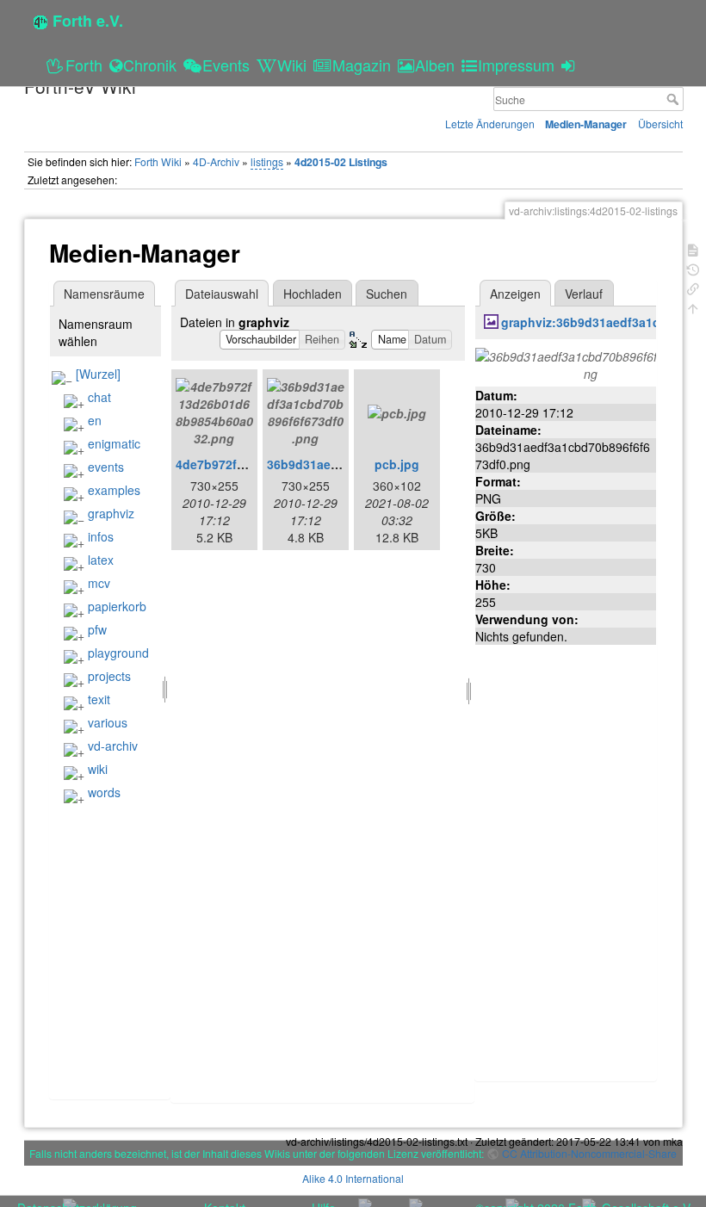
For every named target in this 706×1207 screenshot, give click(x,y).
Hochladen (312, 293)
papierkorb (117, 606)
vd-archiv (113, 745)
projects (109, 675)
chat (99, 396)
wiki (98, 768)
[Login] (570, 64)
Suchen (386, 293)
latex (101, 559)
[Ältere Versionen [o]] (693, 268)
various (107, 722)
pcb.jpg (397, 464)
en (95, 420)
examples (114, 489)
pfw (97, 629)
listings (267, 161)
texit (99, 699)
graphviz (111, 513)
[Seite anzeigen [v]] (693, 248)
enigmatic (114, 443)
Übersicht (660, 123)
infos (101, 536)
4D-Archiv (216, 161)
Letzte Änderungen (490, 123)
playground (118, 652)
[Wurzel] (98, 373)
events (106, 466)
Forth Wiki (158, 161)
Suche (674, 99)
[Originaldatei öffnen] (590, 362)
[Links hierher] (693, 287)
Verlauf (584, 293)
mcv (99, 582)
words (104, 792)
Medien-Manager (586, 124)
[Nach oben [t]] (693, 307)
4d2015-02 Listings (340, 162)
